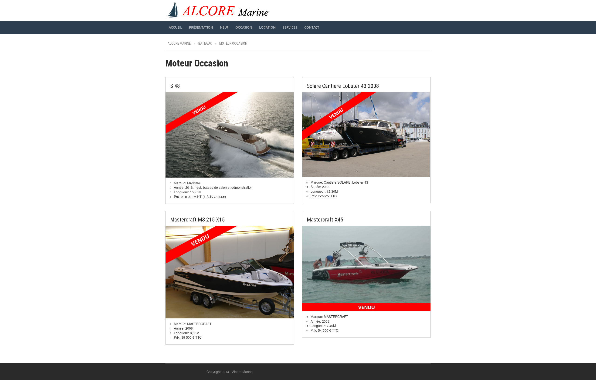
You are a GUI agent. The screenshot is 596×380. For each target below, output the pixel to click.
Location (267, 27)
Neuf (224, 27)
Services (290, 27)
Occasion (243, 27)
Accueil (175, 27)
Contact (311, 27)
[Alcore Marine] (218, 9)
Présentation (201, 27)
